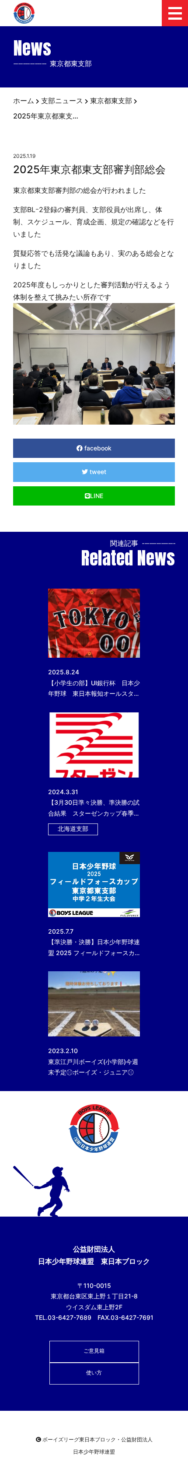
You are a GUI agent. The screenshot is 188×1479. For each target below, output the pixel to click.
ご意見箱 (94, 1350)
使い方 (94, 1372)
